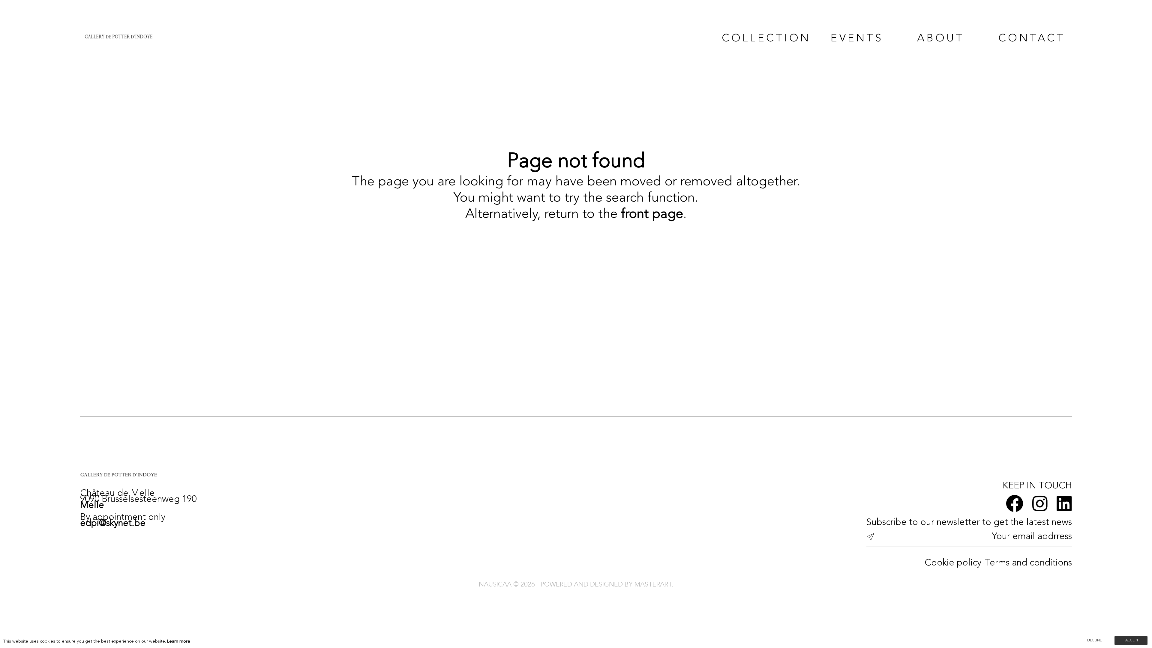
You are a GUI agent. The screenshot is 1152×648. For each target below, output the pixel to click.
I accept (1131, 640)
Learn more (178, 641)
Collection (759, 39)
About (940, 39)
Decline (1094, 640)
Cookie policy (953, 563)
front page (652, 214)
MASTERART (653, 584)
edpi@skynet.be (113, 523)
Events (857, 39)
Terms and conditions (1028, 563)
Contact (1031, 39)
